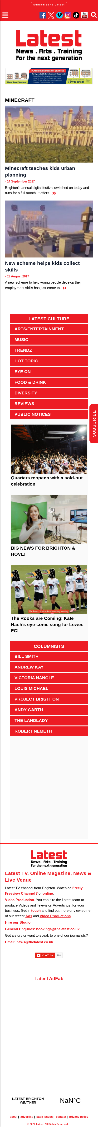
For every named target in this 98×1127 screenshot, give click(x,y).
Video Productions (55, 916)
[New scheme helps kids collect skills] (49, 229)
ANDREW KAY (29, 667)
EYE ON (23, 371)
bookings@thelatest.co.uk (57, 929)
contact (61, 1116)
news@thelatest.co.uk (34, 942)
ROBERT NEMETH (33, 731)
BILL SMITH (27, 656)
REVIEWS (24, 403)
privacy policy (78, 1116)
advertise (26, 1116)
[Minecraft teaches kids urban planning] (49, 134)
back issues (44, 1116)
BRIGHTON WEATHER (49, 1100)
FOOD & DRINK (30, 382)
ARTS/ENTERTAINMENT (39, 329)
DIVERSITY (26, 393)
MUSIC (21, 339)
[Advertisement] (49, 790)
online (48, 893)
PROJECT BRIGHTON (37, 699)
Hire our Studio (17, 922)
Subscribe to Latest (48, 4)
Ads (28, 916)
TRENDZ (23, 350)
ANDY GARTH (29, 709)
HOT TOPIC (26, 361)
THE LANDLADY (31, 720)
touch (36, 910)
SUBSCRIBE (94, 423)
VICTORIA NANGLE (34, 677)
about (13, 1116)
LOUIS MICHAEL (31, 688)
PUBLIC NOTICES (33, 414)
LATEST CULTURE (49, 318)
